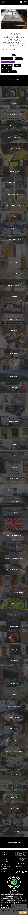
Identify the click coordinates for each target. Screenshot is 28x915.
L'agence (5, 854)
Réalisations (6, 857)
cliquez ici (5, 907)
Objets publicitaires (6, 68)
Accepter (23, 912)
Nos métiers (5, 856)
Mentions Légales (4, 869)
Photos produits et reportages (9, 71)
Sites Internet (18, 58)
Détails (13, 91)
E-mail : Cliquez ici (22, 866)
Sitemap (4, 871)
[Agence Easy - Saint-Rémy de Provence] (5, 2)
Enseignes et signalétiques (8, 61)
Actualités (5, 861)
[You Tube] (17, 872)
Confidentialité (6, 866)
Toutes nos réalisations (7, 58)
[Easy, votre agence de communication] (20, 872)
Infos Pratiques (3, 864)
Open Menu (25, 2)
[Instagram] (23, 872)
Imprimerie (17, 65)
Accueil (10, 7)
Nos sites (5, 859)
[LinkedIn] (26, 872)
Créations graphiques (7, 65)
